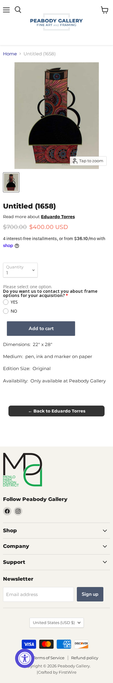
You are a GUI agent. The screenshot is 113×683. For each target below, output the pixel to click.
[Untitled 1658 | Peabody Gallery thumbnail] (11, 182)
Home (10, 53)
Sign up (90, 594)
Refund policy (84, 657)
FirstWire (68, 672)
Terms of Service (48, 657)
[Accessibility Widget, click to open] (24, 658)
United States (54, 622)
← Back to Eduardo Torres (56, 411)
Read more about (39, 216)
